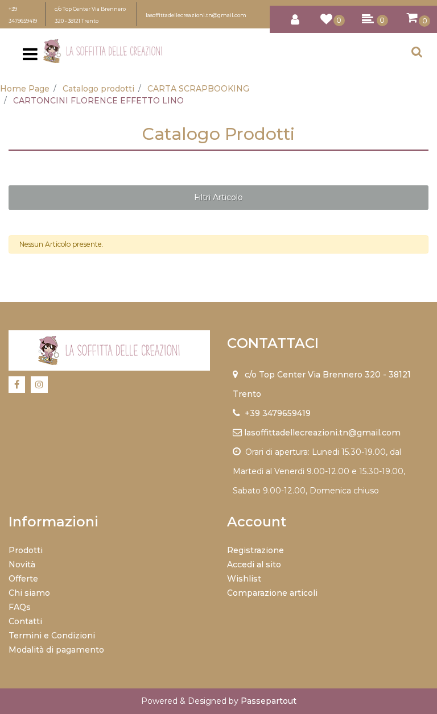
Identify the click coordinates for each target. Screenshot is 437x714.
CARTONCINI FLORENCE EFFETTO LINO (98, 101)
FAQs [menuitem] (20, 607)
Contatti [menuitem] (25, 621)
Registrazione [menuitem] (255, 550)
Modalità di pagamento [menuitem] (56, 650)
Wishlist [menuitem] (244, 579)
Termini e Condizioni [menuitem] (52, 635)
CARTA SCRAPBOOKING (198, 89)
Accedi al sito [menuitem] (254, 564)
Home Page (25, 89)
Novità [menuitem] (22, 564)
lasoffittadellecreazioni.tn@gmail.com (196, 15)
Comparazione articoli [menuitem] (272, 593)
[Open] (30, 57)
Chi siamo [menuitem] (29, 593)
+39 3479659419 (278, 413)
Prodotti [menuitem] (26, 550)
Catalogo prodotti (98, 89)
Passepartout (268, 701)
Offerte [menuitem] (23, 579)
